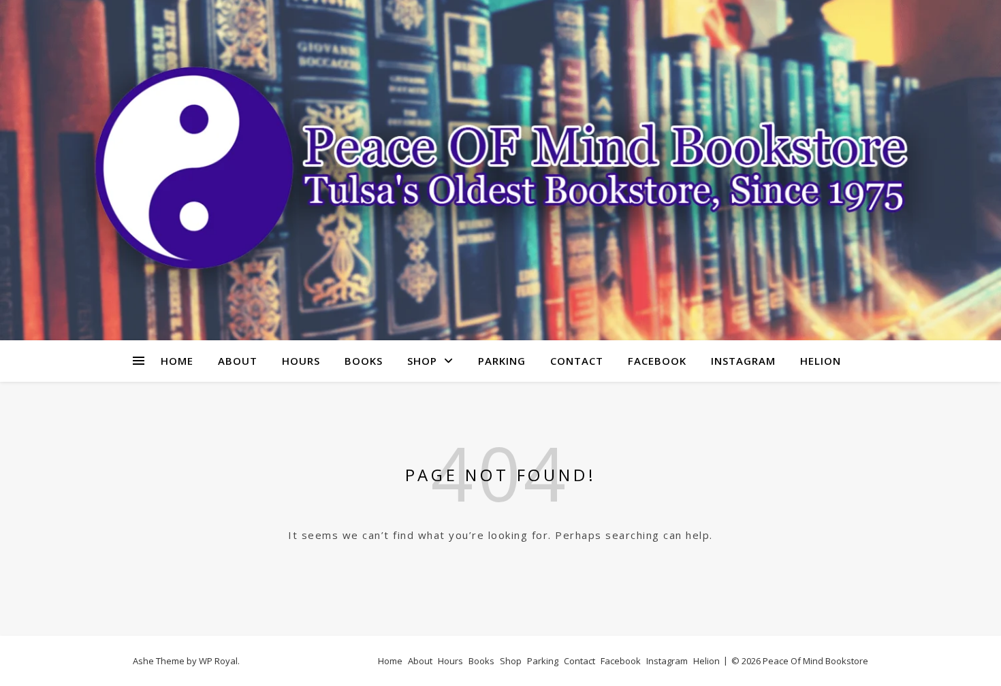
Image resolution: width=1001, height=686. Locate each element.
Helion (820, 361)
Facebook (657, 361)
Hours (301, 361)
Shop (422, 361)
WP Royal (218, 661)
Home (177, 361)
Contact (576, 361)
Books (364, 361)
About (237, 361)
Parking (502, 361)
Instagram (743, 361)
